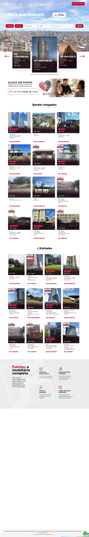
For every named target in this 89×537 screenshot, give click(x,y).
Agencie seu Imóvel (33, 4)
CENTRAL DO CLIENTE (78, 3)
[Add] (28, 115)
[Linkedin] (59, 4)
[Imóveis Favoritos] (69, 4)
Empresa (21, 4)
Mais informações (48, 534)
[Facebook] (64, 4)
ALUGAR (18, 26)
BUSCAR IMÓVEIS (79, 26)
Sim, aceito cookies (37, 534)
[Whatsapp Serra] (67, 4)
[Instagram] (61, 4)
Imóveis (25, 4)
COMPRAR (10, 26)
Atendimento (49, 4)
